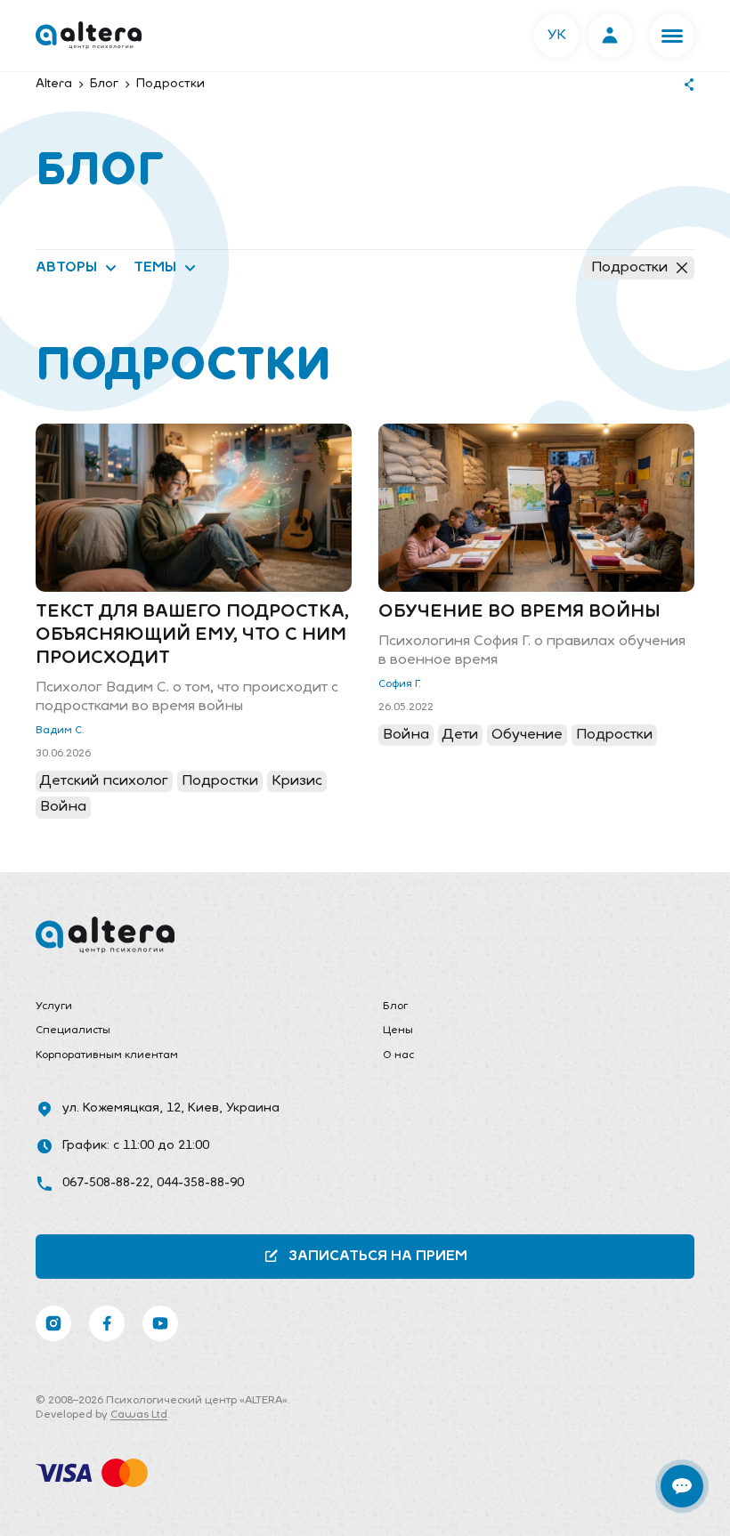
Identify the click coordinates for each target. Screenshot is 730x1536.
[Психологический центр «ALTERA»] (89, 35)
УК (557, 35)
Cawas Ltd (138, 1415)
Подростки (629, 268)
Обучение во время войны (519, 612)
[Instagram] (53, 1323)
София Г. (399, 684)
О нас (398, 1055)
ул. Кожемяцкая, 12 (121, 1108)
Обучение (527, 735)
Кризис (297, 781)
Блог (395, 1006)
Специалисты (73, 1030)
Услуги (54, 1006)
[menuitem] (191, 1007)
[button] (672, 35)
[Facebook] (107, 1323)
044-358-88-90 (200, 1183)
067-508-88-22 (106, 1183)
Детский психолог (104, 781)
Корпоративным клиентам (107, 1055)
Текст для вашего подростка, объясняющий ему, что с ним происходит (192, 635)
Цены (398, 1030)
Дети (460, 735)
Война (63, 807)
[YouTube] (160, 1323)
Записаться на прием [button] (377, 1256)
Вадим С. (60, 730)
